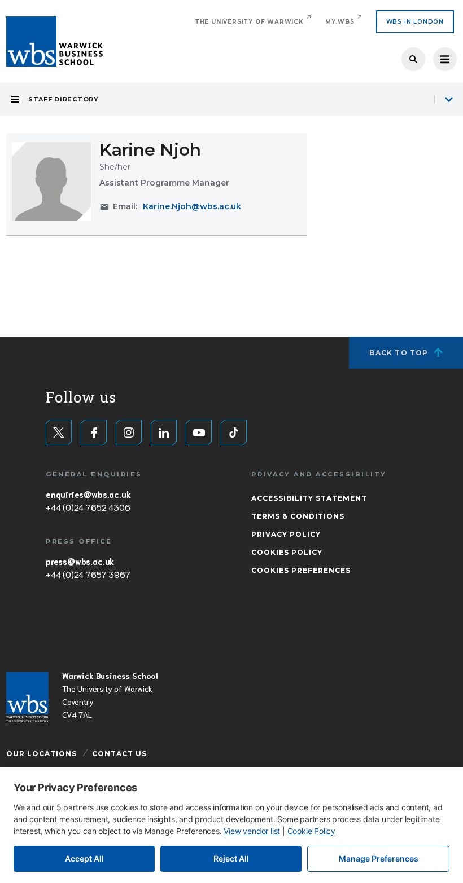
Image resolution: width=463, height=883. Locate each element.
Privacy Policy (286, 534)
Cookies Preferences (301, 570)
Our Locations (41, 753)
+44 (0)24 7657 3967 (88, 574)
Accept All (84, 858)
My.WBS (340, 21)
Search (413, 59)
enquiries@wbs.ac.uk (88, 494)
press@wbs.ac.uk (80, 561)
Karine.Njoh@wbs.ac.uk (192, 206)
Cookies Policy (286, 552)
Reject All (231, 858)
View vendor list (252, 831)
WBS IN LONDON (415, 21)
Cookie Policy (311, 831)
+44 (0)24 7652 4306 (88, 507)
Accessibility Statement (309, 498)
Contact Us (119, 753)
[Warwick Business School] (54, 41)
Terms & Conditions (297, 516)
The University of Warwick (249, 21)
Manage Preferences (378, 858)
